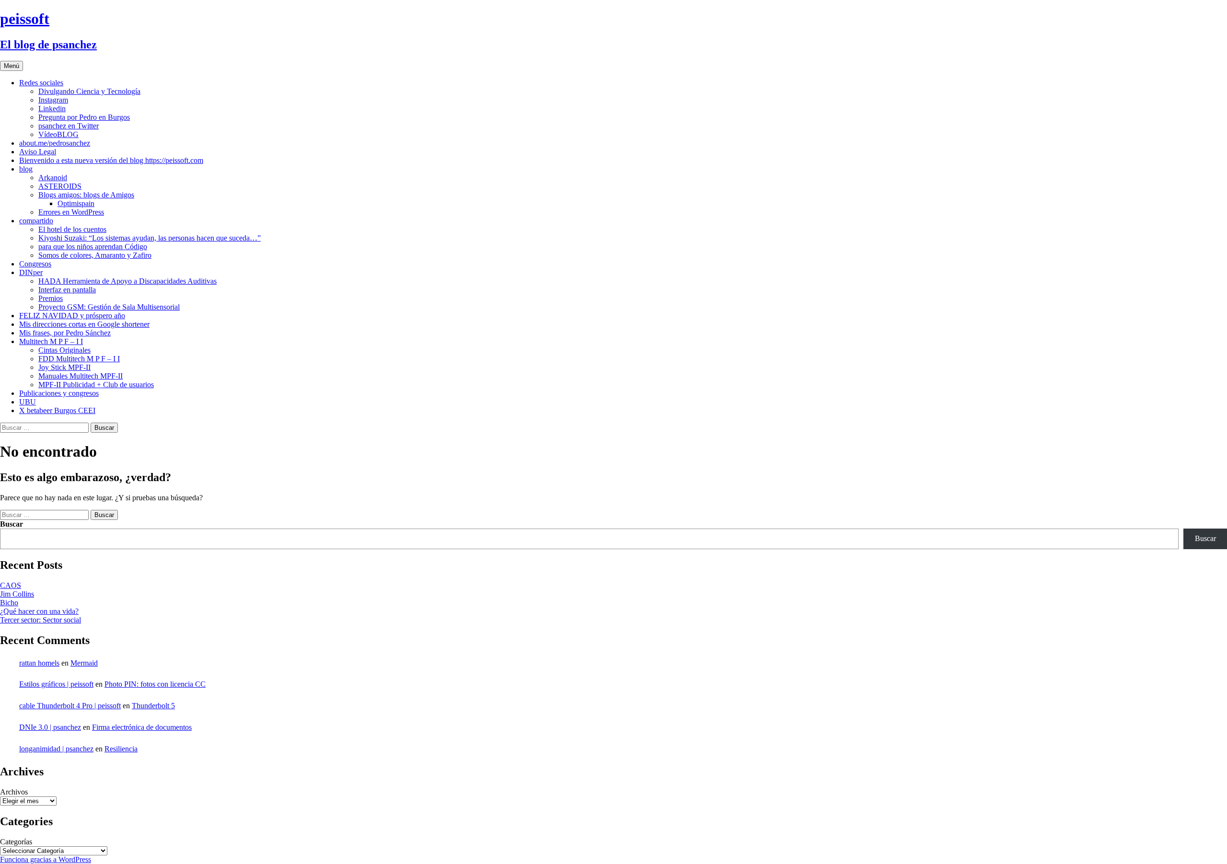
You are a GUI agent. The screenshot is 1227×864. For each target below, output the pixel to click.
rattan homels (39, 663)
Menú (11, 65)
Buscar (11, 524)
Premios (50, 298)
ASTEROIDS (59, 186)
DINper (31, 272)
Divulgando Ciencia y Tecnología (89, 91)
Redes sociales (41, 83)
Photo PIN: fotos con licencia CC (155, 684)
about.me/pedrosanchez (54, 143)
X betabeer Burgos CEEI (57, 410)
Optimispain (76, 203)
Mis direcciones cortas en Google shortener (84, 324)
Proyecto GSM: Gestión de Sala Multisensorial (109, 307)
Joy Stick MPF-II (64, 367)
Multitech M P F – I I (51, 341)
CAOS (10, 585)
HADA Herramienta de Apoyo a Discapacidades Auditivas (127, 281)
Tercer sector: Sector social (40, 620)
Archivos (14, 792)
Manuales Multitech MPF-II (80, 376)
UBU (27, 402)
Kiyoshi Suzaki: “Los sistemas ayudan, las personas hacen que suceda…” (149, 238)
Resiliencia (121, 749)
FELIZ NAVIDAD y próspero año (72, 315)
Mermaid (84, 663)
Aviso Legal (37, 152)
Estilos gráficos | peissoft (56, 684)
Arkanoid (52, 177)
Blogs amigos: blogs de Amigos (86, 195)
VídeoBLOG (58, 134)
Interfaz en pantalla (67, 290)
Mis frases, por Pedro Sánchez (65, 333)
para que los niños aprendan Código (92, 246)
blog (26, 169)
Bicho (9, 603)
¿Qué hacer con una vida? (39, 611)
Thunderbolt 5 (153, 706)
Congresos (35, 264)
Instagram (53, 100)
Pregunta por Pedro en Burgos (84, 117)
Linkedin (52, 108)
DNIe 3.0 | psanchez (50, 727)
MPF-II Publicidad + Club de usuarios (96, 384)
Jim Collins (17, 594)
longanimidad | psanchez (56, 749)
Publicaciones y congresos (59, 393)
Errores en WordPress (71, 212)
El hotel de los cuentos (72, 229)
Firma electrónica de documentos (142, 727)
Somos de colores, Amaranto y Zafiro (94, 255)
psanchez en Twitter (68, 126)
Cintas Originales (64, 350)
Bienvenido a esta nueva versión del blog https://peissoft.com (111, 160)
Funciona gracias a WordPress (45, 859)
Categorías (16, 842)
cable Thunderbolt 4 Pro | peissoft (70, 706)
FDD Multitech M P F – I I (79, 359)
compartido (36, 221)
